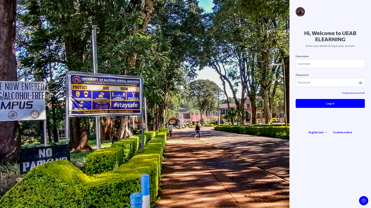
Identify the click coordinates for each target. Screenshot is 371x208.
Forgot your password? (353, 93)
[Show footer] (363, 200)
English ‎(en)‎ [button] (316, 132)
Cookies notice (342, 132)
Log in (330, 103)
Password (302, 74)
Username (302, 56)
